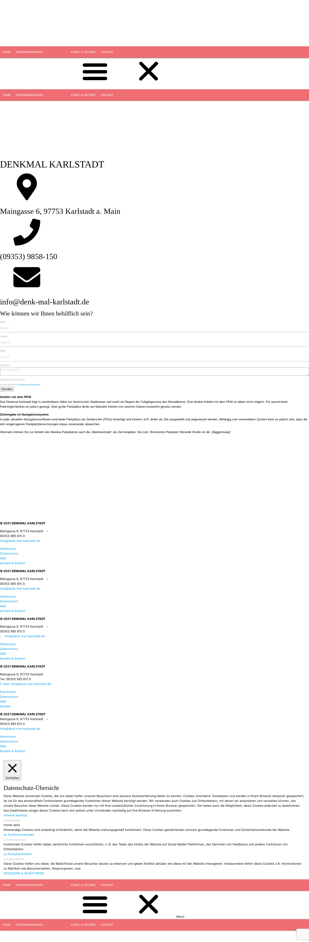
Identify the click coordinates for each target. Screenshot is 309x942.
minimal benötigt (12, 820)
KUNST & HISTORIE (83, 52)
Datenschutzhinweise (29, 384)
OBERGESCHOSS (54, 63)
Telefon (4, 336)
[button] (154, 905)
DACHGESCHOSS (27, 63)
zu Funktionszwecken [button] (19, 834)
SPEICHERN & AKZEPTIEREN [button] (24, 873)
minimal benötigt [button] (15, 815)
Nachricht (5, 365)
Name (3, 322)
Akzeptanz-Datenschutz (12, 379)
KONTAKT (107, 52)
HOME (7, 52)
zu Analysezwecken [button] (18, 854)
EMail (3, 350)
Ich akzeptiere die (20, 384)
